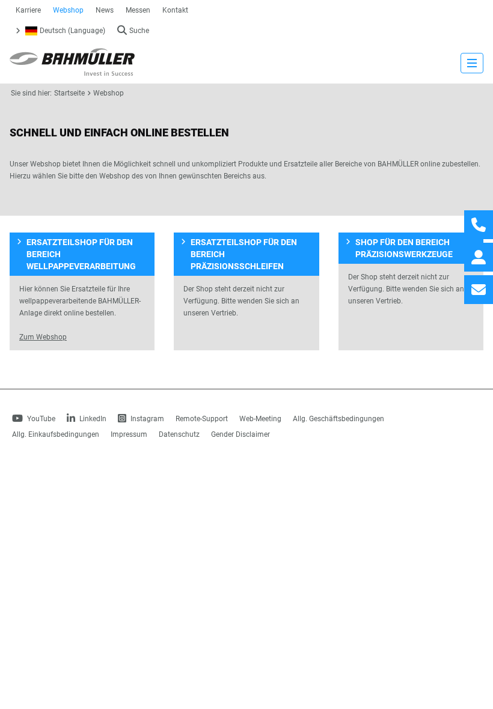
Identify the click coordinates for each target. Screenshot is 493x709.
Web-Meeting (260, 419)
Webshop (68, 10)
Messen (138, 10)
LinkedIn (92, 419)
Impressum (129, 434)
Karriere (28, 10)
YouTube (40, 419)
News (105, 10)
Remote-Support (202, 419)
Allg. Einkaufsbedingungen (55, 434)
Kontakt (175, 10)
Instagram (146, 419)
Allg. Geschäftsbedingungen (338, 419)
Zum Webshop (43, 337)
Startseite (69, 93)
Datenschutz (179, 434)
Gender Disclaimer (240, 434)
